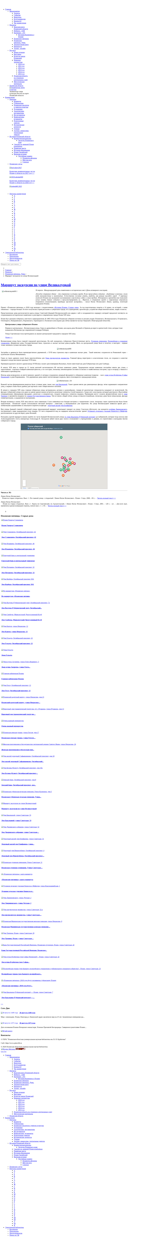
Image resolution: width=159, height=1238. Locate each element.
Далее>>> (8, 337)
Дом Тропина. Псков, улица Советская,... (17, 938)
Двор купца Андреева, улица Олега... (15, 667)
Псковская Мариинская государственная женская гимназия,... (25, 927)
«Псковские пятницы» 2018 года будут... (16, 986)
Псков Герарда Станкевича (12, 525)
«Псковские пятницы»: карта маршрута (17, 880)
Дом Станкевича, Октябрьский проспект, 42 (18, 537)
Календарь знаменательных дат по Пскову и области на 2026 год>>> (22, 182)
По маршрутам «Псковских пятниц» (15, 596)
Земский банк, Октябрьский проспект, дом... (18, 785)
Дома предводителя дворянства (57, 358)
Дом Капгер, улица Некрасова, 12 (14, 632)
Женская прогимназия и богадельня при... (17, 750)
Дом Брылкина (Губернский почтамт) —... (18, 998)
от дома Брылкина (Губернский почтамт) (80, 417)
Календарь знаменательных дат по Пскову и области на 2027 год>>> (22, 172)
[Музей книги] (6, 1031)
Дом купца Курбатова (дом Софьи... (15, 962)
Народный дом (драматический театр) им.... (18, 714)
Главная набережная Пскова (12, 679)
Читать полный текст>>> (106, 498)
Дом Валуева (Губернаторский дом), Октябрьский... (21, 608)
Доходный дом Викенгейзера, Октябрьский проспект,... (22, 856)
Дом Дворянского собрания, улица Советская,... (20, 832)
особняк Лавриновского (118, 409)
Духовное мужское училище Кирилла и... (17, 891)
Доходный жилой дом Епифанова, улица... (17, 844)
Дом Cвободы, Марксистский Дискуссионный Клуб (21, 620)
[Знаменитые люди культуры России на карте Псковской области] (19, 89)
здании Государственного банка (39, 396)
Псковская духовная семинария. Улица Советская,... (22, 868)
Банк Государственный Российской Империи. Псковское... (24, 950)
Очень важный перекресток (12, 726)
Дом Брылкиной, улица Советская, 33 (16, 820)
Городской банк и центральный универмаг (18, 561)
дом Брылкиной (61, 384)
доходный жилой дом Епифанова (60, 405)
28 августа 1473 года (27, 1023)
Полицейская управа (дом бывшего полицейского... (21, 974)
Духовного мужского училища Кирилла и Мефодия (107, 411)
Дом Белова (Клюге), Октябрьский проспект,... (19, 773)
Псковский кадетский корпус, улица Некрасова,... (20, 702)
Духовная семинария (99, 341)
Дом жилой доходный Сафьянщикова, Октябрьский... (22, 761)
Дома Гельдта (6, 655)
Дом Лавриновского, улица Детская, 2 (16, 903)
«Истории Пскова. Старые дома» (66, 307)
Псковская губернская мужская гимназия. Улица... (21, 797)
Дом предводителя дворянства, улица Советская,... (21, 915)
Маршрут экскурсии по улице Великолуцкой (36, 285)
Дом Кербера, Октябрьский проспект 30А (17, 584)
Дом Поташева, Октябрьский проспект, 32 (18, 573)
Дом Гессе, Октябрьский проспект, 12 (16, 691)
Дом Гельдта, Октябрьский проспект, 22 (17, 643)
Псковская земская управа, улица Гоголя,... (18, 738)
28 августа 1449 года (27, 1013)
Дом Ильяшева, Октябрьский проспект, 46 (18, 549)
